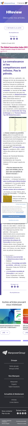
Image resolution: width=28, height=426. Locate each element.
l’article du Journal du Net (14, 257)
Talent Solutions (14, 387)
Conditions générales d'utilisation (6, 421)
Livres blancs (14, 402)
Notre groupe (14, 366)
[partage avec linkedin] (14, 39)
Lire (3, 332)
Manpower (14, 382)
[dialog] (14, 213)
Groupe (14, 360)
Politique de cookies (21, 423)
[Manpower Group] (8, 3)
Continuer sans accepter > (21, 204)
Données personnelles (21, 421)
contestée (6, 90)
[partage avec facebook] (11, 39)
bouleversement (8, 238)
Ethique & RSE (14, 369)
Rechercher (22, 3)
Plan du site (6, 413)
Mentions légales (5, 423)
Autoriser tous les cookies (14, 216)
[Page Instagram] (20, 413)
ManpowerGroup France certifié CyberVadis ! (10, 326)
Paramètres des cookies (14, 220)
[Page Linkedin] (23, 413)
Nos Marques (14, 376)
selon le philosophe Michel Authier (14, 181)
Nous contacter (7, 411)
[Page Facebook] (18, 413)
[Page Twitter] (25, 413)
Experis (14, 384)
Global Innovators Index (15, 259)
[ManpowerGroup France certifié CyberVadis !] (10, 317)
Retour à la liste (14, 28)
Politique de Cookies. (20, 212)
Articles (14, 400)
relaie (24, 90)
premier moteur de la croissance (13, 189)
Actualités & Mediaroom (14, 394)
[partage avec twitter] (17, 39)
